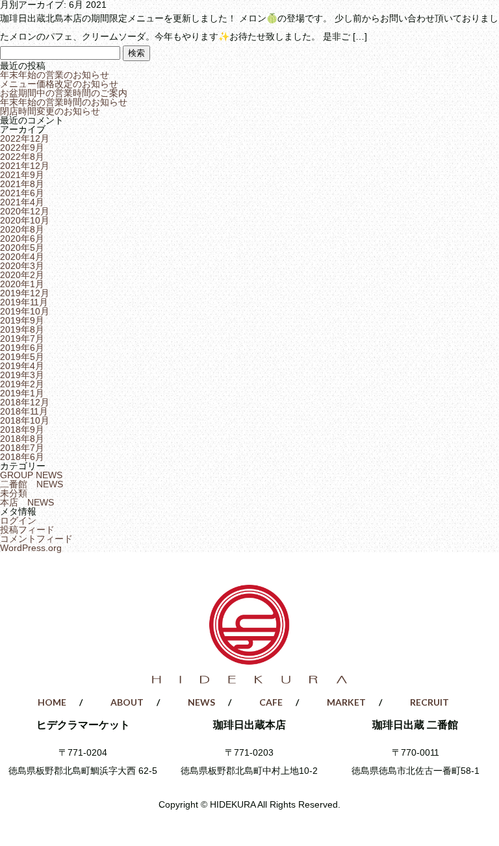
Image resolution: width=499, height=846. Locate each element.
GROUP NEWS (31, 475)
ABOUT (125, 26)
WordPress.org (31, 548)
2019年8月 (22, 329)
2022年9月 (22, 147)
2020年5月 (22, 247)
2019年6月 (22, 347)
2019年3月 (22, 375)
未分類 (13, 493)
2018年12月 (24, 402)
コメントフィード (36, 538)
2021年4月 (22, 202)
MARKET (374, 26)
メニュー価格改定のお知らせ (59, 84)
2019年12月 (24, 293)
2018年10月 (24, 420)
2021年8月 (22, 184)
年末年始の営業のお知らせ (54, 75)
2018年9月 (22, 429)
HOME (41, 26)
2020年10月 (24, 220)
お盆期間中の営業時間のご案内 (63, 93)
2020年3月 (22, 266)
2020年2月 (22, 275)
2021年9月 (22, 175)
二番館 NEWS (31, 484)
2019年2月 (22, 384)
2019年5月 (22, 357)
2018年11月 (24, 411)
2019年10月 (24, 311)
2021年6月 (22, 193)
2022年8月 (22, 156)
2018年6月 (22, 457)
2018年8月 (22, 438)
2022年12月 (24, 138)
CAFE (291, 26)
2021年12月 (24, 165)
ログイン (18, 520)
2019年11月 (24, 302)
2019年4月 (22, 366)
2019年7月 (22, 338)
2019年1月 (22, 393)
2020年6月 (22, 238)
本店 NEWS (27, 502)
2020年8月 (22, 229)
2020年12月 (24, 211)
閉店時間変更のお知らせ (50, 111)
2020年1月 (22, 284)
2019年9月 (22, 320)
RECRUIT (458, 26)
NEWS (208, 26)
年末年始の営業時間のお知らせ (63, 102)
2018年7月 (22, 447)
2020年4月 (22, 256)
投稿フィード (27, 529)
